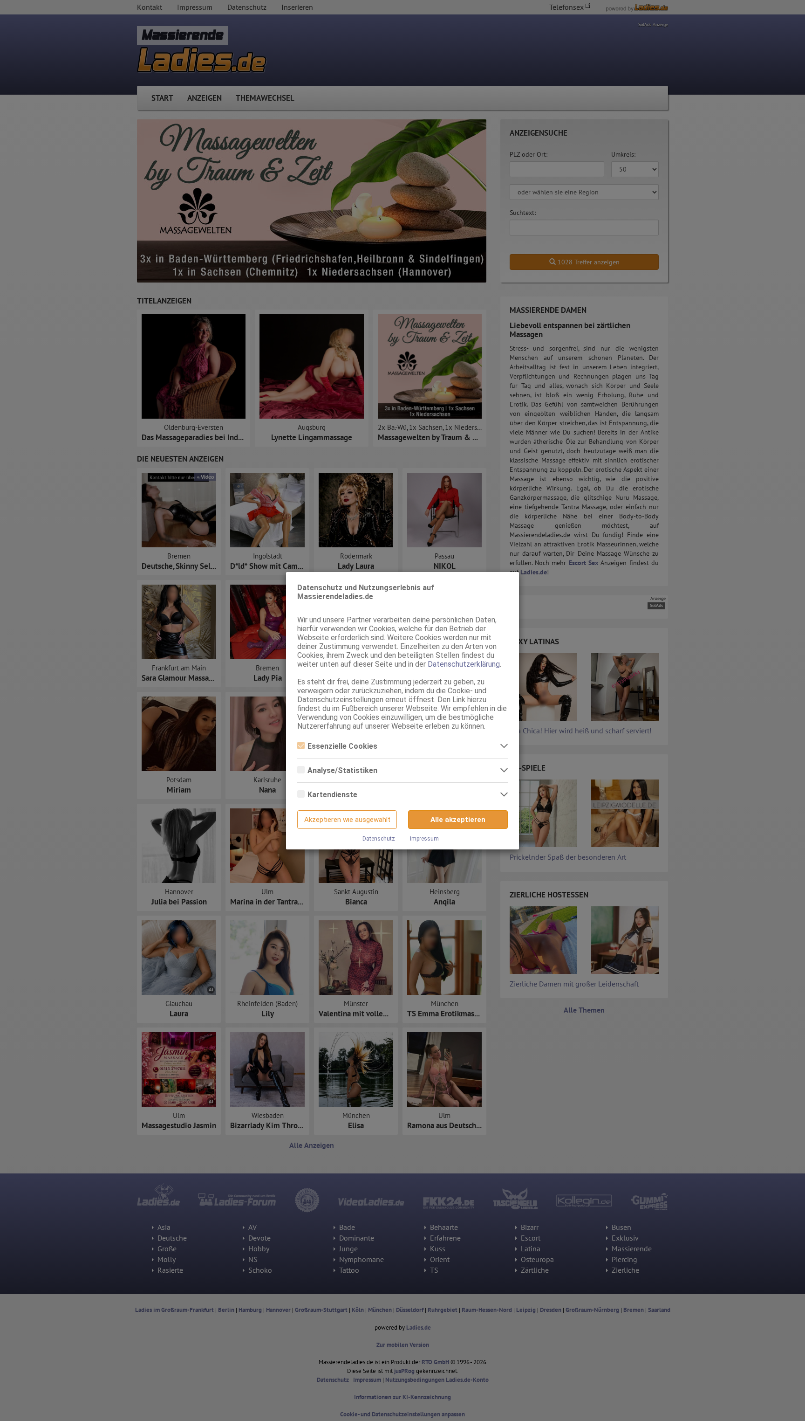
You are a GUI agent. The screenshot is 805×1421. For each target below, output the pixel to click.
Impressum (424, 838)
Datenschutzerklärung (464, 664)
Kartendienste (332, 794)
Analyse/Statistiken (342, 770)
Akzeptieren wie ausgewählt (347, 819)
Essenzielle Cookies (342, 746)
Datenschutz (378, 838)
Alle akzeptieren (457, 819)
